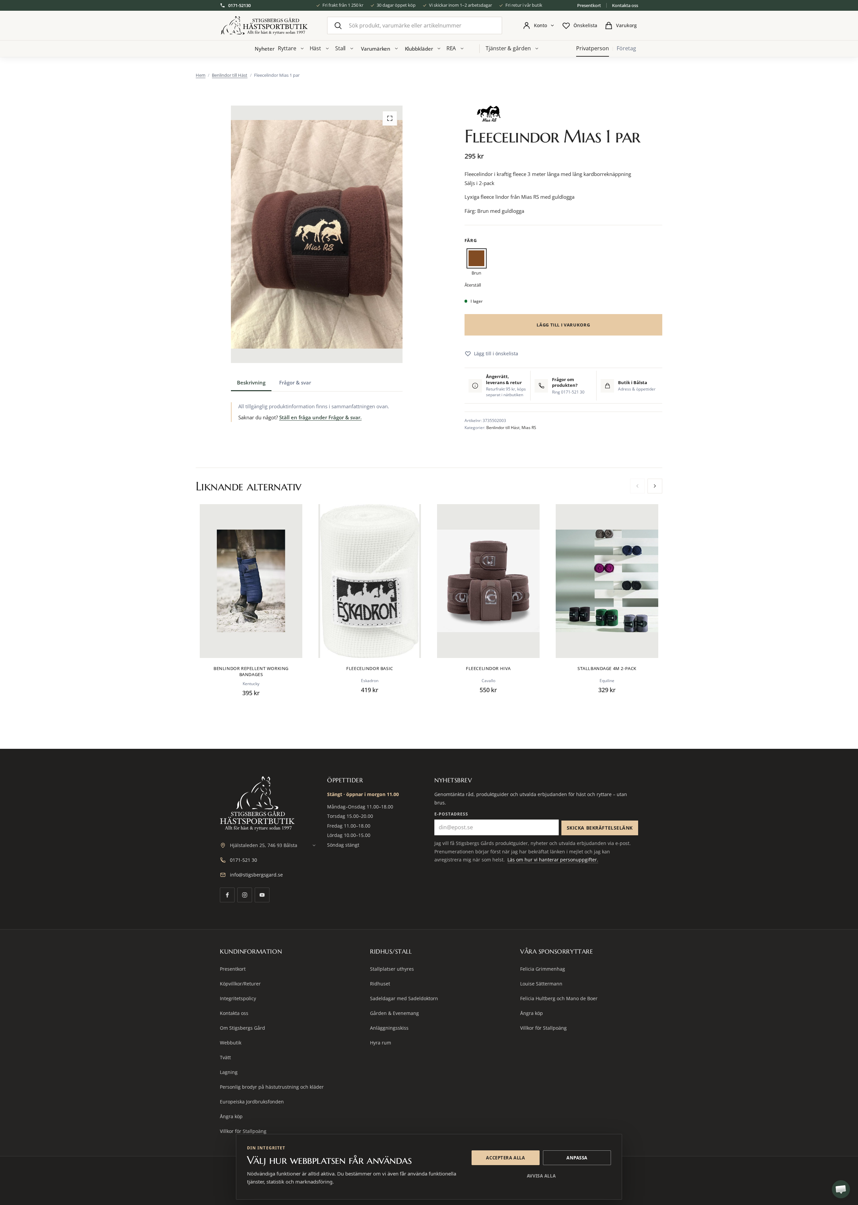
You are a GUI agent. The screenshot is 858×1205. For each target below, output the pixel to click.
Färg (471, 240)
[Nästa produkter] (655, 486)
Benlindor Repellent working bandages (251, 671)
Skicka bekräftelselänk (600, 828)
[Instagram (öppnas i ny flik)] (244, 895)
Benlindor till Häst (229, 75)
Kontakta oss (625, 5)
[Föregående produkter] (637, 486)
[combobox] (414, 25)
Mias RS (529, 427)
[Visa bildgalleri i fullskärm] (389, 118)
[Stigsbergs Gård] (264, 26)
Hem (200, 75)
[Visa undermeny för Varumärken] (396, 49)
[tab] (251, 382)
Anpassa (577, 1158)
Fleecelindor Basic (369, 668)
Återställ (473, 285)
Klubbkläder (419, 48)
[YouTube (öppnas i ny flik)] (262, 895)
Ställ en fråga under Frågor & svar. (320, 417)
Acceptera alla (505, 1158)
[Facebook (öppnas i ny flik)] (227, 895)
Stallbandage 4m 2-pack (606, 668)
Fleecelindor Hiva (488, 668)
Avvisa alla (541, 1176)
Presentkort (589, 5)
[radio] (477, 263)
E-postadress (451, 814)
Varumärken (375, 48)
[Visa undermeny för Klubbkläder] (439, 49)
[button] (841, 1189)
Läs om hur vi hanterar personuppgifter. (552, 859)
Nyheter (264, 48)
